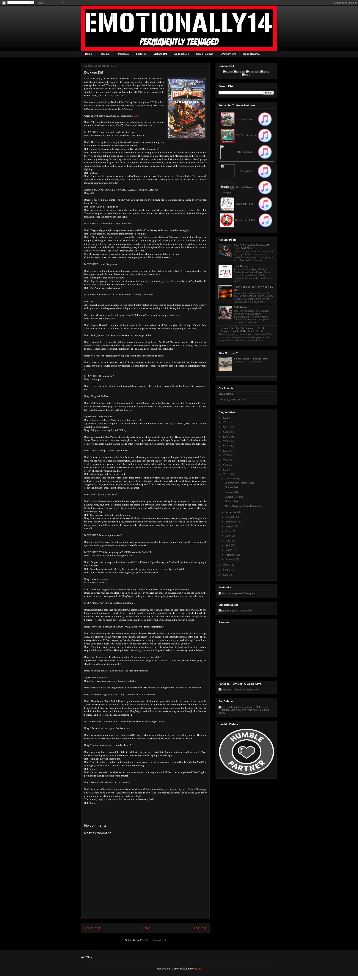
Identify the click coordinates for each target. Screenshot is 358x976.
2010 (225, 565)
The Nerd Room (244, 187)
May (228, 540)
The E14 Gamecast (246, 135)
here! (136, 115)
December (231, 478)
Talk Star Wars (245, 151)
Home (88, 54)
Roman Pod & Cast (245, 220)
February (230, 554)
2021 (225, 427)
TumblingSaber (244, 171)
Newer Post (92, 928)
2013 (225, 465)
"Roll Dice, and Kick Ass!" (233, 399)
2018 (225, 441)
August (229, 526)
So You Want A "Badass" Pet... (251, 358)
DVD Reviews (228, 54)
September (231, 521)
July (228, 531)
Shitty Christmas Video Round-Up (242, 506)
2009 (225, 570)
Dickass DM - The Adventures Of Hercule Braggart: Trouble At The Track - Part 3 (242, 329)
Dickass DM (160, 54)
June (228, 535)
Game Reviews (204, 54)
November (231, 512)
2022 (225, 422)
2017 (225, 446)
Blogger (198, 968)
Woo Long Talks (244, 203)
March (229, 550)
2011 (225, 474)
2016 (225, 450)
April (228, 545)
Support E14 (181, 54)
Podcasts (123, 54)
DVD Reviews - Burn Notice (239, 482)
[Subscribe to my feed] (228, 135)
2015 (225, 455)
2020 (225, 432)
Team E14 (105, 54)
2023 (225, 417)
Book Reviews (251, 54)
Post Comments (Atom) (153, 940)
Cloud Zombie (226, 393)
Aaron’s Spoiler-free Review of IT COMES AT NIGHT (251, 247)
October (230, 517)
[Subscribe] (265, 135)
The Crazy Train (244, 119)
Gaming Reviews (233, 496)
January (230, 559)
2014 (225, 460)
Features (141, 54)
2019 (225, 436)
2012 (225, 469)
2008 (225, 574)
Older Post (200, 928)
